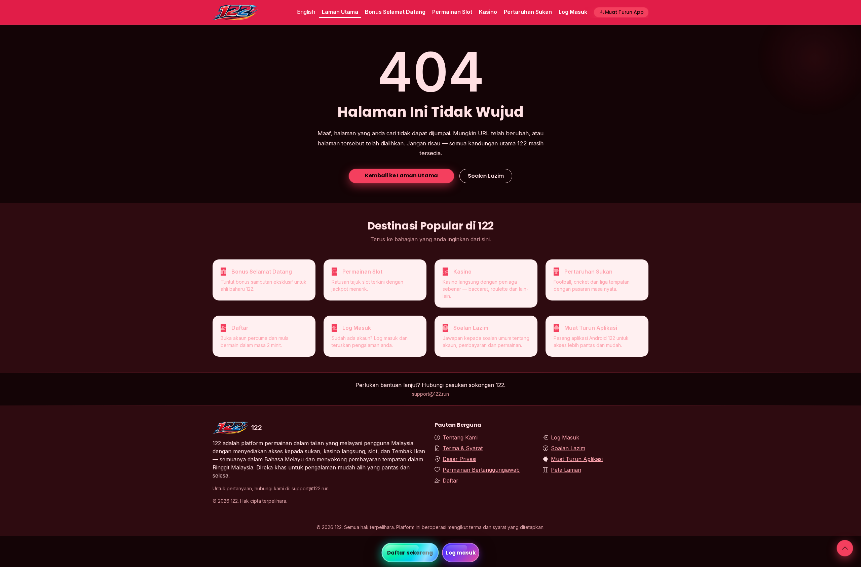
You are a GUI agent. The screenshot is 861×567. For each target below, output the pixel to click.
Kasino (488, 11)
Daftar (450, 480)
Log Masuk (573, 11)
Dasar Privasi (459, 459)
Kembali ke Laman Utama (401, 175)
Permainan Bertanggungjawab (481, 469)
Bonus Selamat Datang (395, 11)
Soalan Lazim (486, 176)
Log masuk (461, 552)
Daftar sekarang (410, 552)
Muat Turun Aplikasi (577, 459)
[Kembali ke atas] (845, 548)
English (306, 11)
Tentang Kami (460, 437)
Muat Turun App (624, 12)
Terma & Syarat (463, 448)
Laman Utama (340, 11)
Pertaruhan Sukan (528, 11)
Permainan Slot (452, 11)
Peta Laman (566, 469)
